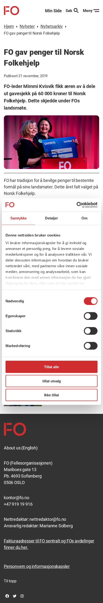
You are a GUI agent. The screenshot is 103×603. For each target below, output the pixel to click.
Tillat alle (51, 367)
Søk (69, 10)
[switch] (90, 316)
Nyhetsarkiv (51, 26)
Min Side (53, 10)
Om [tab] (84, 218)
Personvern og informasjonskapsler (37, 566)
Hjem (9, 26)
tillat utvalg (51, 381)
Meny (87, 10)
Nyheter (27, 26)
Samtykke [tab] (18, 218)
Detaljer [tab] (51, 218)
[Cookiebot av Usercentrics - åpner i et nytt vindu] (76, 205)
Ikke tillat (51, 395)
